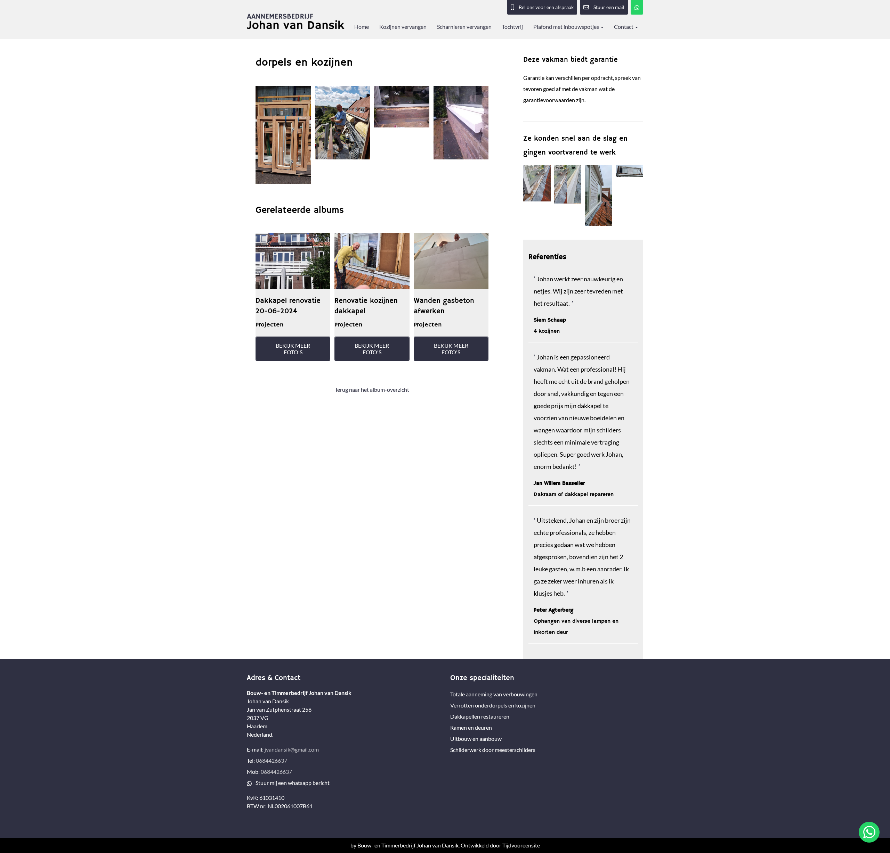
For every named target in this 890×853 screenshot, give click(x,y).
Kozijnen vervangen (403, 26)
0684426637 (271, 760)
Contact (624, 26)
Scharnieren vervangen (464, 26)
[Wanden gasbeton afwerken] (451, 261)
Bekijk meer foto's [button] (293, 348)
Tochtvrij (512, 26)
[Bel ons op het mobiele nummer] (637, 7)
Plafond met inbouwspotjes (566, 26)
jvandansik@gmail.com (292, 749)
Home (361, 26)
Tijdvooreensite (521, 845)
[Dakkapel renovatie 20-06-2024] (293, 261)
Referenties (547, 257)
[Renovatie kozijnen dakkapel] (371, 261)
